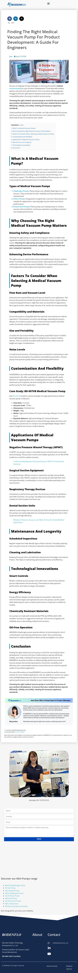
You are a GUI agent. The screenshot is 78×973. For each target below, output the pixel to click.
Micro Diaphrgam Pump (14, 893)
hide (21, 125)
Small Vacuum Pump (13, 901)
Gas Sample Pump (12, 891)
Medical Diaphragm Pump (15, 885)
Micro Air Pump (11, 898)
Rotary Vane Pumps (21, 207)
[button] (48, 3)
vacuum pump (15, 88)
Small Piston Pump (12, 896)
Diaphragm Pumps (21, 191)
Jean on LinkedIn (20, 732)
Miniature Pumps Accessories (16, 906)
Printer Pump (10, 888)
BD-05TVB (16, 396)
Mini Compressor (11, 904)
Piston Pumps (19, 199)
